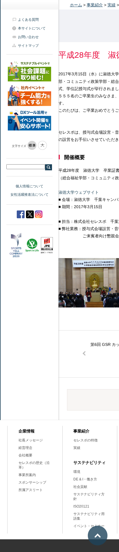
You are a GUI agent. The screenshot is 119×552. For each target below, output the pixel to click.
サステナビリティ (89, 462)
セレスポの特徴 (85, 440)
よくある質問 (28, 20)
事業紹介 (95, 5)
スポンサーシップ (32, 482)
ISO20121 (81, 506)
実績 (111, 5)
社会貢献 (80, 487)
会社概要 (25, 455)
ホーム (76, 5)
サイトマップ (28, 46)
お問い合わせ (28, 37)
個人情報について (29, 186)
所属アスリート (30, 490)
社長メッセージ (30, 440)
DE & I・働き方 (85, 479)
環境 (76, 472)
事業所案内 (27, 475)
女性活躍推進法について (29, 195)
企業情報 (26, 431)
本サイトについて (32, 28)
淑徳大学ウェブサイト (78, 192)
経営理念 (25, 448)
